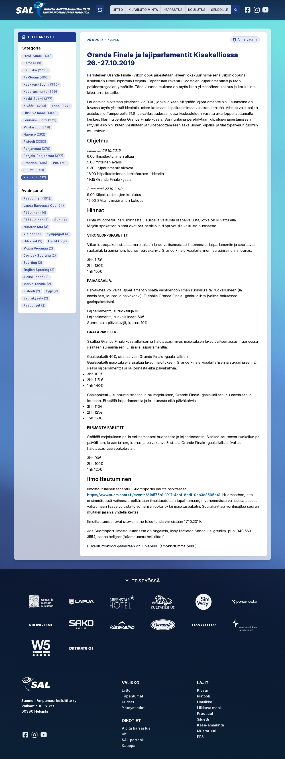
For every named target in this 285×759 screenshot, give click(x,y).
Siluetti (203, 719)
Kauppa (128, 745)
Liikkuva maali (209, 707)
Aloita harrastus (136, 728)
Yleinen (113, 39)
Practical (205, 713)
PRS (200, 736)
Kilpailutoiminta (143, 10)
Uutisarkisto (41, 37)
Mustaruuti (206, 731)
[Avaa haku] (235, 9)
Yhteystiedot (133, 707)
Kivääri (203, 690)
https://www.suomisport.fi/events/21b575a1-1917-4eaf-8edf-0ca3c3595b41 (153, 495)
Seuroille (219, 10)
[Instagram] (256, 10)
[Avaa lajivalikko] (100, 9)
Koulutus (197, 10)
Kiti (124, 734)
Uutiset (128, 702)
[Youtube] (266, 9)
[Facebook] (248, 10)
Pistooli (203, 696)
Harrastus (173, 10)
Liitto (117, 10)
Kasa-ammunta (210, 725)
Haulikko (204, 702)
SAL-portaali (133, 740)
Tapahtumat (132, 696)
